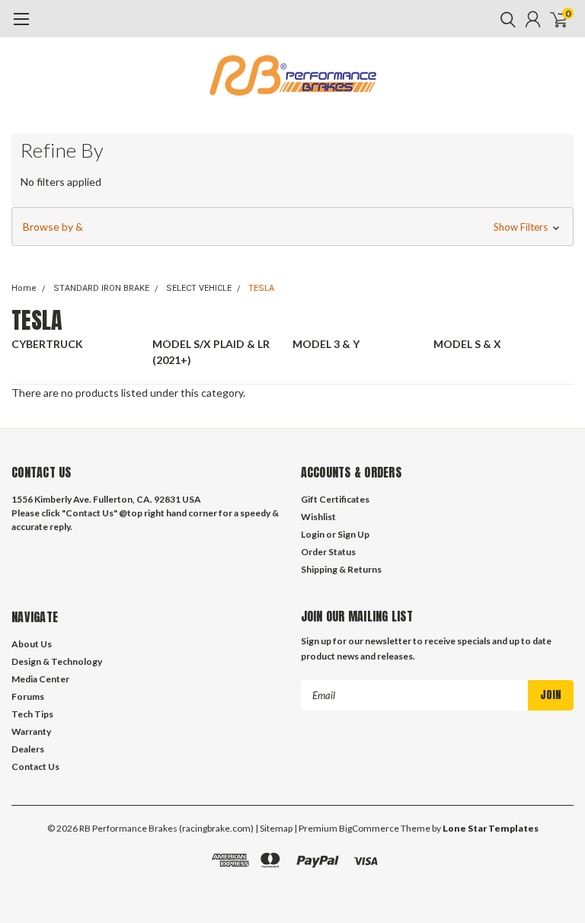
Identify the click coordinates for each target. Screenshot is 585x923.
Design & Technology (56, 661)
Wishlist (318, 516)
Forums (27, 696)
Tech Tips (32, 714)
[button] (292, 227)
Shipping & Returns (341, 569)
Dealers (27, 749)
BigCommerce (369, 828)
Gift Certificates (335, 499)
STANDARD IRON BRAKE (101, 288)
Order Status (328, 551)
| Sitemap (273, 828)
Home (24, 288)
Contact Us (35, 766)
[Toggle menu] (21, 27)
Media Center (40, 679)
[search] (504, 19)
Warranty (31, 731)
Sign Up (353, 534)
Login (312, 534)
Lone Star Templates (491, 828)
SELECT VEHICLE (199, 288)
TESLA (261, 288)
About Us (31, 644)
